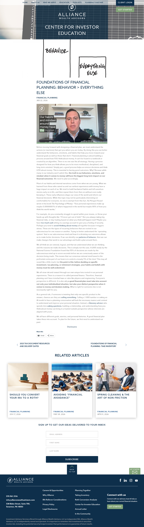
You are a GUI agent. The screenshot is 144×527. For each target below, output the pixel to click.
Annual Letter (81, 509)
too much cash (47, 223)
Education (64, 2)
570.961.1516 (12, 496)
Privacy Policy (48, 504)
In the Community (82, 514)
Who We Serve (49, 2)
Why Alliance (48, 495)
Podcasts (77, 2)
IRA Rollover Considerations (54, 500)
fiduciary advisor (96, 303)
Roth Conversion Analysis (86, 500)
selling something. (69, 297)
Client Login (125, 2)
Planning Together (94, 2)
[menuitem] (25, 2)
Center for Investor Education (87, 504)
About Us (35, 2)
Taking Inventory (82, 495)
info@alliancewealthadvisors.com (20, 500)
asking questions (54, 306)
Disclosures (72, 327)
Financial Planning (47, 98)
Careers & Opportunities (53, 490)
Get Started (125, 10)
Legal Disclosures (50, 509)
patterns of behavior (87, 237)
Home (25, 2)
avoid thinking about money (66, 225)
